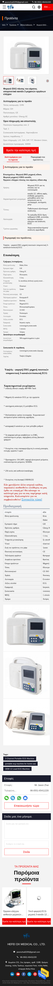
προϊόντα (12, 25)
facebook (24, 974)
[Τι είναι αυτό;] (19, 798)
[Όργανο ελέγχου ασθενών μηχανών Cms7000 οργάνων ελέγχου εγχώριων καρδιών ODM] (14, 898)
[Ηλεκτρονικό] (25, 798)
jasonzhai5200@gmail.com (16, 2)
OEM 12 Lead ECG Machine (17, 769)
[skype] (13, 798)
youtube (18, 974)
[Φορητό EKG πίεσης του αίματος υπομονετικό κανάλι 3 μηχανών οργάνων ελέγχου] (26, 55)
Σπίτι (4, 25)
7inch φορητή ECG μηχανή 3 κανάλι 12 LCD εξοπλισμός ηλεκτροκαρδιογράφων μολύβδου (39, 913)
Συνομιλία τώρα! (32, 499)
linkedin (12, 974)
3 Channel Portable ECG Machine (19, 758)
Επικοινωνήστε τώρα (26, 805)
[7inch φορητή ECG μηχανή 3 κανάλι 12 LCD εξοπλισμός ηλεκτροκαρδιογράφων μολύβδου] (39, 898)
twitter (29, 974)
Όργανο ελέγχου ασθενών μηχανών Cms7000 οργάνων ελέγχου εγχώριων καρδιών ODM (12, 913)
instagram (35, 974)
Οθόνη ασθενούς (26, 25)
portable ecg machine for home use (20, 764)
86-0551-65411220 (42, 2)
